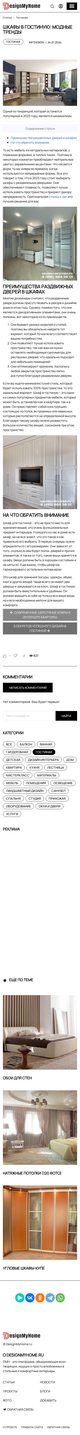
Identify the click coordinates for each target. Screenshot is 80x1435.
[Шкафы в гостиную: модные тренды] (40, 83)
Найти (66, 716)
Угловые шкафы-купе (24, 1268)
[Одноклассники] (40, 1297)
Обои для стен (17, 1077)
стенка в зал (58, 196)
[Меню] (72, 6)
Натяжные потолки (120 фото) (32, 1173)
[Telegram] (50, 1297)
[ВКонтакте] (30, 1297)
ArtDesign (36, 42)
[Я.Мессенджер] (19, 1297)
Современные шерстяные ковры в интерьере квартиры (42, 614)
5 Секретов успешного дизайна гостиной (40, 628)
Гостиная (13, 42)
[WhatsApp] (60, 1297)
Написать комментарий (28, 688)
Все (9, 744)
